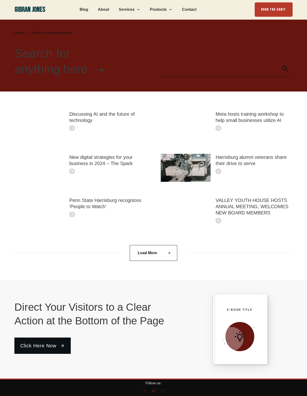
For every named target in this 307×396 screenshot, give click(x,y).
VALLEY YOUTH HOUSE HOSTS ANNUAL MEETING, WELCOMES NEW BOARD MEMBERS (252, 206)
